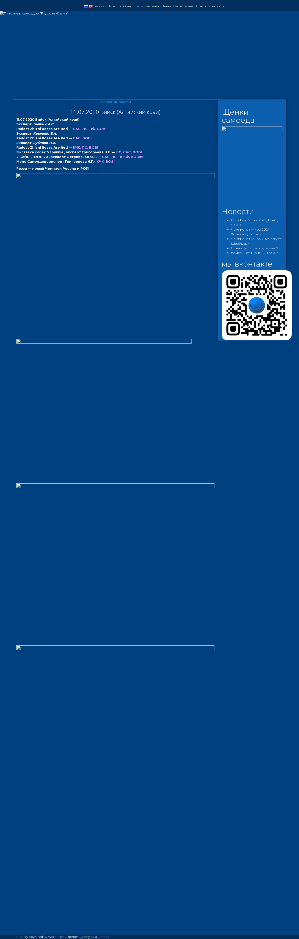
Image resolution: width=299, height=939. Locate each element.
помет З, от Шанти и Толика (254, 253)
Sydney (84, 937)
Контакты (216, 6)
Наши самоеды (146, 6)
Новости (114, 6)
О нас (128, 6)
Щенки (166, 6)
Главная (99, 6)
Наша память (184, 6)
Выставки (108, 102)
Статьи (201, 6)
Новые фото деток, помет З (254, 248)
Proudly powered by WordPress (40, 937)
